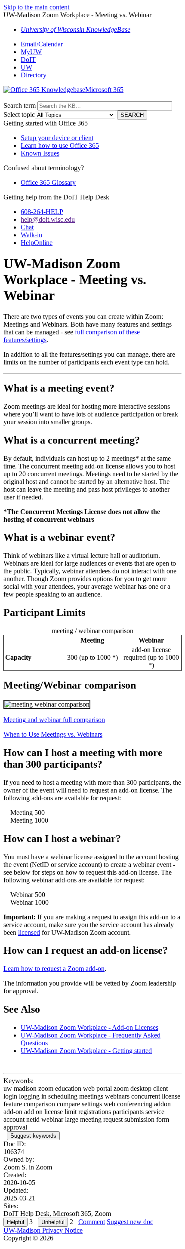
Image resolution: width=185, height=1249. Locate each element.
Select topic (19, 114)
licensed (29, 932)
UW (26, 67)
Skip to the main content (36, 7)
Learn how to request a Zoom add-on (54, 968)
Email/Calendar (42, 44)
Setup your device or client (57, 137)
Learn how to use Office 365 (60, 145)
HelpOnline (36, 242)
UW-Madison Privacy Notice (43, 1230)
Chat (27, 227)
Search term (19, 105)
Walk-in (31, 235)
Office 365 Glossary (48, 182)
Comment (91, 1221)
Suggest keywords (33, 1136)
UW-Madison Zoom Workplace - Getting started (86, 1050)
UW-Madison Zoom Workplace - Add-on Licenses (89, 1027)
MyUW (31, 51)
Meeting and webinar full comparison (54, 719)
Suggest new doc (130, 1221)
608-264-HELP (42, 211)
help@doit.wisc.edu (48, 219)
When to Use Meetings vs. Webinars (52, 734)
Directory (33, 75)
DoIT (28, 59)
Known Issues (40, 153)
